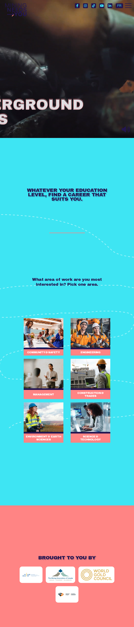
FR (119, 5)
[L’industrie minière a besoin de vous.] (15, 9)
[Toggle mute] (126, 130)
